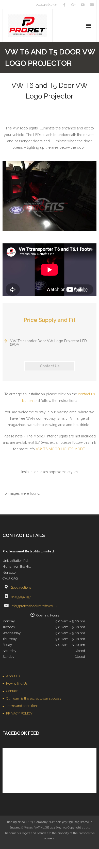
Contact (12, 691)
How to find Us (16, 683)
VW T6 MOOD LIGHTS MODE (60, 449)
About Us (13, 676)
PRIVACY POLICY (19, 713)
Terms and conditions (22, 706)
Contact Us (49, 366)
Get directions (21, 587)
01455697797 (21, 597)
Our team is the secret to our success (33, 698)
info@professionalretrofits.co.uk (34, 606)
